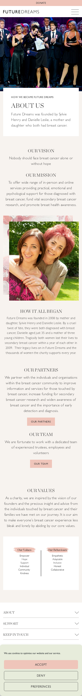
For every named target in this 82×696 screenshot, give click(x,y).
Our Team (41, 463)
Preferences (41, 686)
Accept (41, 664)
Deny (41, 675)
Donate (41, 3)
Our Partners (41, 421)
